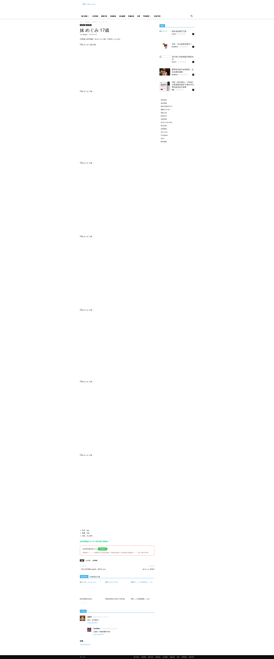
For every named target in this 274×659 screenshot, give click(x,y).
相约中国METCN (166, 106)
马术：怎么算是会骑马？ (182, 44)
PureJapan (164, 135)
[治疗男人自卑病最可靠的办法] (164, 62)
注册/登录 (157, 16)
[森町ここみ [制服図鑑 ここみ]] (142, 589)
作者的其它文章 (95, 577)
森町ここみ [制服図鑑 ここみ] (140, 599)
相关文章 (84, 577)
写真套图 (146, 16)
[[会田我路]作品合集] (91, 589)
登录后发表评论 (92, 623)
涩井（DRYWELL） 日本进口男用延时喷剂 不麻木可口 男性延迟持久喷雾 (183, 84)
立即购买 (103, 549)
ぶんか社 (88, 560)
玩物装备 (113, 16)
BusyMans (175, 46)
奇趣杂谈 (131, 16)
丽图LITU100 (165, 109)
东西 (138, 16)
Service (85, 34)
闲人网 (83, 657)
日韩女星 (164, 119)
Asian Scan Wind (166, 122)
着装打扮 (104, 16)
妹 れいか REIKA (148, 569)
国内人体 (164, 113)
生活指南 (95, 16)
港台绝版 (164, 103)
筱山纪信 (164, 126)
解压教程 (164, 142)
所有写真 (164, 100)
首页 (81, 22)
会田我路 (94, 22)
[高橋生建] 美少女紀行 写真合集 (115, 599)
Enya (162, 138)
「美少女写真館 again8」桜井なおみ (93, 569)
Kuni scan (164, 132)
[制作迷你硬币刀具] (164, 32)
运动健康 (122, 16)
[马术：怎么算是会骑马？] (164, 46)
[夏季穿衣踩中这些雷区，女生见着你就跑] (164, 71)
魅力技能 (84, 16)
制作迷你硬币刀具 (179, 31)
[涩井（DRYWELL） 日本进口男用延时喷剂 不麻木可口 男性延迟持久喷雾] (164, 86)
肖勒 (173, 90)
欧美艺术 (164, 116)
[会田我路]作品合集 (86, 599)
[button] (191, 16)
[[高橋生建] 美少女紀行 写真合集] (117, 589)
